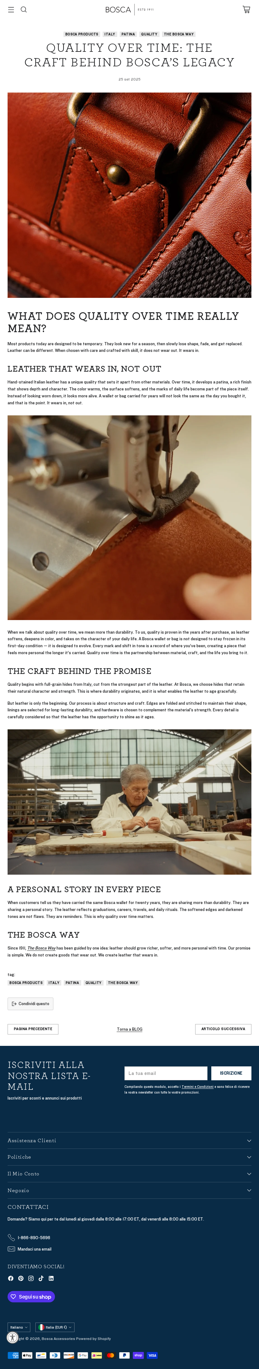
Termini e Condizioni (198, 1087)
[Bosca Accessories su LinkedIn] (51, 1279)
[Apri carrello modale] (246, 9)
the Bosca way (179, 34)
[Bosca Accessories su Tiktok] (41, 1279)
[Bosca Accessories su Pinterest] (21, 1279)
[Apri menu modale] (10, 9)
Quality (149, 34)
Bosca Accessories (58, 1338)
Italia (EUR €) (56, 1327)
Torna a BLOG (129, 1029)
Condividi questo (34, 1003)
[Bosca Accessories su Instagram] (31, 1279)
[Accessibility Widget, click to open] (12, 1337)
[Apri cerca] (23, 9)
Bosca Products (81, 34)
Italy (110, 34)
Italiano (16, 1327)
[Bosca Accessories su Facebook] (11, 1279)
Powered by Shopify (93, 1338)
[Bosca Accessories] (129, 9)
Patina (128, 34)
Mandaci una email (34, 1249)
